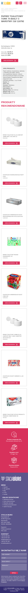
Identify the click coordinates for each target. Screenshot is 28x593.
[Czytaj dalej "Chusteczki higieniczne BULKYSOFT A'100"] (14, 161)
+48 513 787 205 (5, 541)
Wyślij (14, 573)
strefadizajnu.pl (11, 589)
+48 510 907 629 (5, 537)
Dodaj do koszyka (8, 60)
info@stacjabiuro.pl (6, 539)
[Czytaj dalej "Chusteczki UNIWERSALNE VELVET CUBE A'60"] (14, 281)
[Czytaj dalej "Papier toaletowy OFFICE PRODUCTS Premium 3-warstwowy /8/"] (14, 401)
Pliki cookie (4, 530)
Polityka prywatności (6, 529)
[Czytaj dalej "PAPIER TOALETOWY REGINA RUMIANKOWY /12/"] (14, 241)
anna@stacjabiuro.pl (6, 543)
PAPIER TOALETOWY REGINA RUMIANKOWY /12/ (10, 256)
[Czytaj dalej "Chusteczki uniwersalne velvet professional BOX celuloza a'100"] (14, 201)
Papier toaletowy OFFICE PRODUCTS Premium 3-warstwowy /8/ (13, 416)
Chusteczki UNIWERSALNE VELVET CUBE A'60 (12, 296)
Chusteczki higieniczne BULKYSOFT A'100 (13, 176)
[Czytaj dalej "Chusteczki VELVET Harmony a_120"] (14, 363)
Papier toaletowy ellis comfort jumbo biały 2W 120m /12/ (13, 136)
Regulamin (3, 527)
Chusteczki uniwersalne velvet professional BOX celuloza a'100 (13, 216)
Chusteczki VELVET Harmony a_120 (13, 376)
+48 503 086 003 (5, 536)
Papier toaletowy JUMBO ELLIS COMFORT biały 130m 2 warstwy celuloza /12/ (12, 337)
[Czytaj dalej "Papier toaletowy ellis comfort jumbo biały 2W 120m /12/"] (14, 122)
